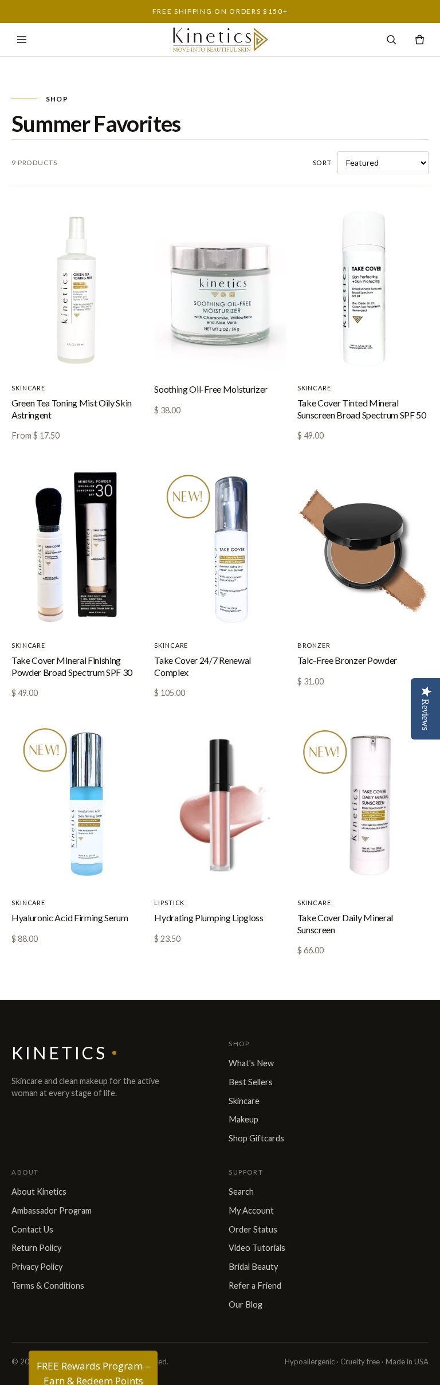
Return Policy (36, 1248)
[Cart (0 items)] (420, 40)
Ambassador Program (51, 1210)
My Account (251, 1210)
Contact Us (32, 1229)
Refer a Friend (255, 1285)
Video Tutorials (257, 1248)
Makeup (243, 1119)
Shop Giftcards (256, 1138)
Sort (322, 162)
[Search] (391, 40)
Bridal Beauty (253, 1266)
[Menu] (21, 39)
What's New (251, 1063)
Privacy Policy (36, 1266)
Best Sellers (251, 1082)
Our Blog (245, 1304)
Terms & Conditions (47, 1285)
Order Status (253, 1229)
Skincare (244, 1101)
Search (241, 1191)
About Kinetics (38, 1191)
